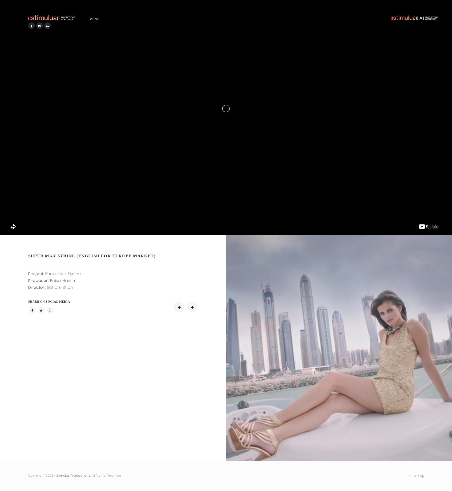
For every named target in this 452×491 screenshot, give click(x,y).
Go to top (418, 476)
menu (94, 18)
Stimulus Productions (73, 475)
